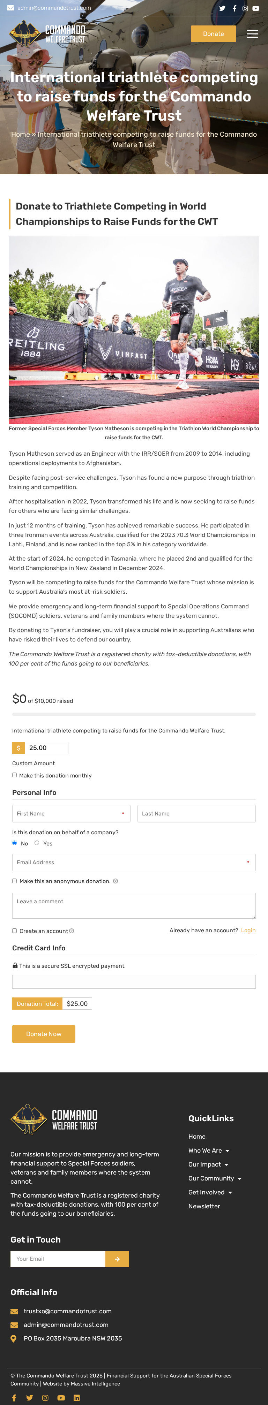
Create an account (43, 931)
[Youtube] (61, 1398)
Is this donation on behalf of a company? (65, 832)
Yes (47, 843)
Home (20, 134)
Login (248, 930)
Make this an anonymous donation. (65, 881)
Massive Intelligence (95, 1384)
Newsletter (204, 1206)
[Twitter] (29, 1398)
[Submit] (117, 1259)
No (24, 843)
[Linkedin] (76, 1398)
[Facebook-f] (13, 1398)
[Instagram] (45, 1398)
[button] (252, 33)
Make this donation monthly (55, 776)
